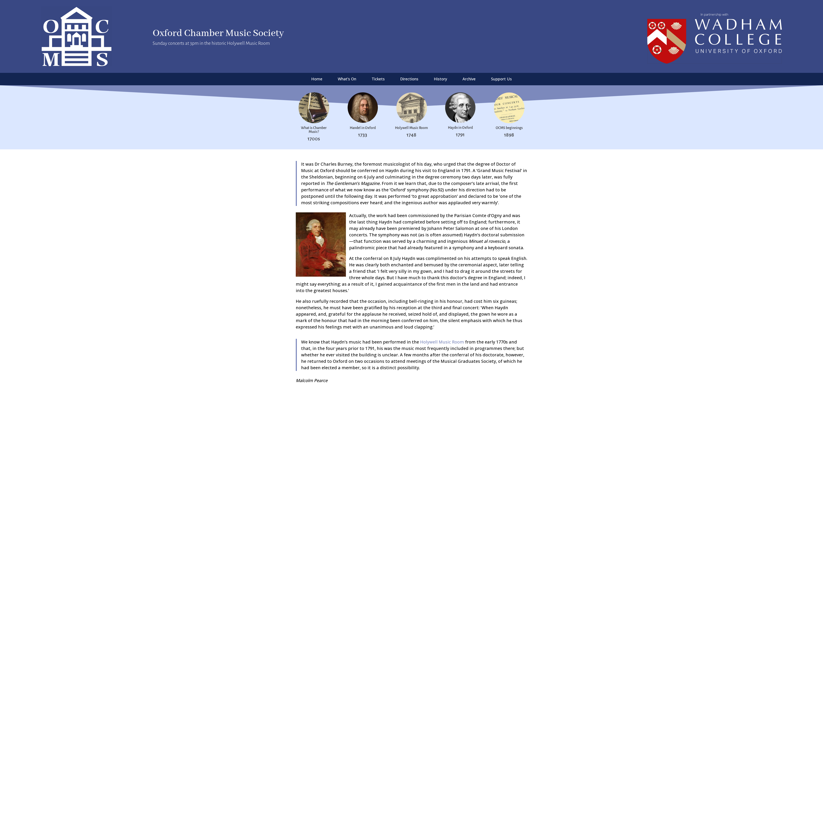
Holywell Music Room (442, 342)
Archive (469, 79)
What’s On (347, 79)
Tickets (378, 79)
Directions (409, 79)
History (440, 79)
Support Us (501, 79)
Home (316, 79)
